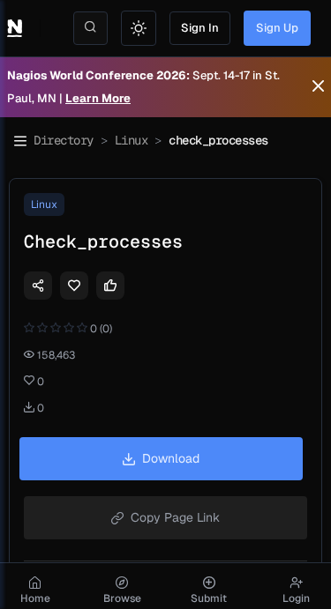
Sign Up (277, 27)
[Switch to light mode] (138, 28)
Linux (131, 140)
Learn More (98, 98)
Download (170, 458)
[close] (318, 87)
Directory (64, 140)
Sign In (200, 27)
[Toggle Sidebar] (20, 141)
